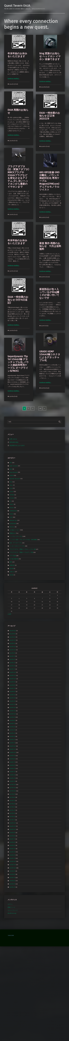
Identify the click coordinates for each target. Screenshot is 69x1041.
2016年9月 (12, 832)
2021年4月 (12, 662)
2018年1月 (12, 781)
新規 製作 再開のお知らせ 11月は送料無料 (50, 246)
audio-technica (14, 466)
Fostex (11, 491)
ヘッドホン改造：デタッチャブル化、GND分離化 (23, 539)
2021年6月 (12, 659)
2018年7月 (12, 762)
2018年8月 (12, 759)
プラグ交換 (13, 555)
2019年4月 (12, 733)
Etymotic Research (15, 478)
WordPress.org (12, 913)
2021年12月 (13, 646)
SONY (11, 517)
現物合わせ (13, 533)
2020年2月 (12, 701)
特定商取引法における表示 (17, 445)
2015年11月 (13, 864)
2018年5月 (12, 768)
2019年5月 (12, 730)
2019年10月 (13, 714)
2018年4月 (12, 771)
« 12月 (9, 614)
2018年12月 (13, 746)
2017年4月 (12, 810)
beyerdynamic (14, 472)
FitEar (11, 485)
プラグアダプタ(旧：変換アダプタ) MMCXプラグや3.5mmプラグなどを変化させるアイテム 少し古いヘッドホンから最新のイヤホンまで (18, 176)
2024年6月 (12, 637)
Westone (12, 527)
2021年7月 (12, 656)
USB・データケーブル (16, 543)
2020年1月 (12, 704)
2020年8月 (12, 685)
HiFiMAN (12, 494)
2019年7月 (12, 723)
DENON (12, 475)
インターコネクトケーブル (17, 546)
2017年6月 (12, 804)
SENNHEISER (13, 510)
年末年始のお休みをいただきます (17, 55)
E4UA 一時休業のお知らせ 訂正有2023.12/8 (49, 115)
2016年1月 (12, 858)
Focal (11, 488)
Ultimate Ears (13, 520)
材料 (11, 562)
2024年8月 (12, 634)
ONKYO (11, 504)
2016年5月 (12, 845)
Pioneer (12, 507)
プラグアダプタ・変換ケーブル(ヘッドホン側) (23, 549)
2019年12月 (13, 707)
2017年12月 (13, 784)
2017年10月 (13, 791)
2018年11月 (13, 749)
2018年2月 (12, 778)
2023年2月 (12, 643)
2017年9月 (12, 794)
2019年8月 (12, 720)
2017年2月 (12, 816)
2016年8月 (12, 836)
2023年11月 (13, 640)
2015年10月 (13, 868)
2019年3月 (12, 736)
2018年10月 (13, 752)
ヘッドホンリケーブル (16, 536)
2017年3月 (12, 813)
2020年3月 (12, 698)
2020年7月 (12, 688)
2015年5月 (12, 884)
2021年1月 (12, 669)
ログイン (10, 904)
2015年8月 (12, 874)
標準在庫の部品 (14, 442)
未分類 (11, 575)
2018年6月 (12, 765)
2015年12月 (13, 861)
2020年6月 (12, 691)
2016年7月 (12, 839)
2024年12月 (13, 630)
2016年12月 (13, 823)
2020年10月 (13, 678)
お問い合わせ (13, 439)
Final (11, 482)
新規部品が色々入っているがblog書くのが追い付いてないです (49, 293)
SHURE (11, 514)
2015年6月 (12, 881)
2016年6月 (12, 842)
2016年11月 (13, 826)
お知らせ (12, 571)
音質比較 (12, 565)
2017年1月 (12, 820)
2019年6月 (12, 727)
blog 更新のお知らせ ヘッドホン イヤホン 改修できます (50, 56)
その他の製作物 (14, 559)
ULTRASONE (13, 523)
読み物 (11, 568)
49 (40, 408)
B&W (11, 469)
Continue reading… (13, 78)
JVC (10, 501)
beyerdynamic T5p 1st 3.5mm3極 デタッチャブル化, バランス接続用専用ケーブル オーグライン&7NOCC (18, 363)
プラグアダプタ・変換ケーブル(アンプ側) (21, 552)
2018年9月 (12, 755)
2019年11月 (13, 711)
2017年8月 (12, 797)
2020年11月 (13, 675)
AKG (11, 462)
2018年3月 (12, 775)
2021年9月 (12, 653)
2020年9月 (12, 682)
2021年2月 (12, 666)
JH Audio (12, 498)
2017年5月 (12, 807)
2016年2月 (12, 855)
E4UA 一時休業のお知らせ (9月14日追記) (18, 299)
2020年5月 (12, 695)
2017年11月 (13, 787)
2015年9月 (12, 871)
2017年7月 (12, 800)
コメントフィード (13, 910)
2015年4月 (12, 887)
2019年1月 (12, 743)
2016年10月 (13, 829)
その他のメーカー (15, 530)
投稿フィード (11, 907)
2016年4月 (12, 848)
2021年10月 (13, 650)
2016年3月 (12, 852)
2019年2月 (12, 739)
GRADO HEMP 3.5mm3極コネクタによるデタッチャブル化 (49, 356)
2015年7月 (12, 877)
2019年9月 (12, 717)
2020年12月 (13, 672)
